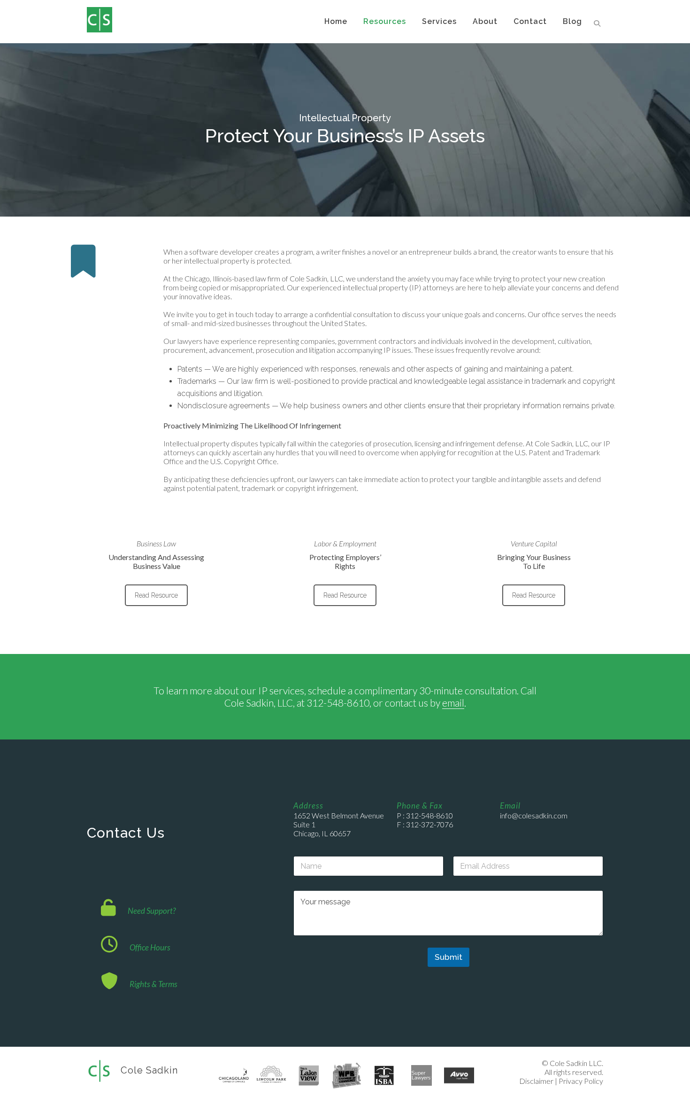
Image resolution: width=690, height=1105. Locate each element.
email (453, 702)
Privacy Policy (581, 1080)
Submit (448, 957)
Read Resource (156, 595)
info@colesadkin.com (533, 815)
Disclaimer (536, 1080)
